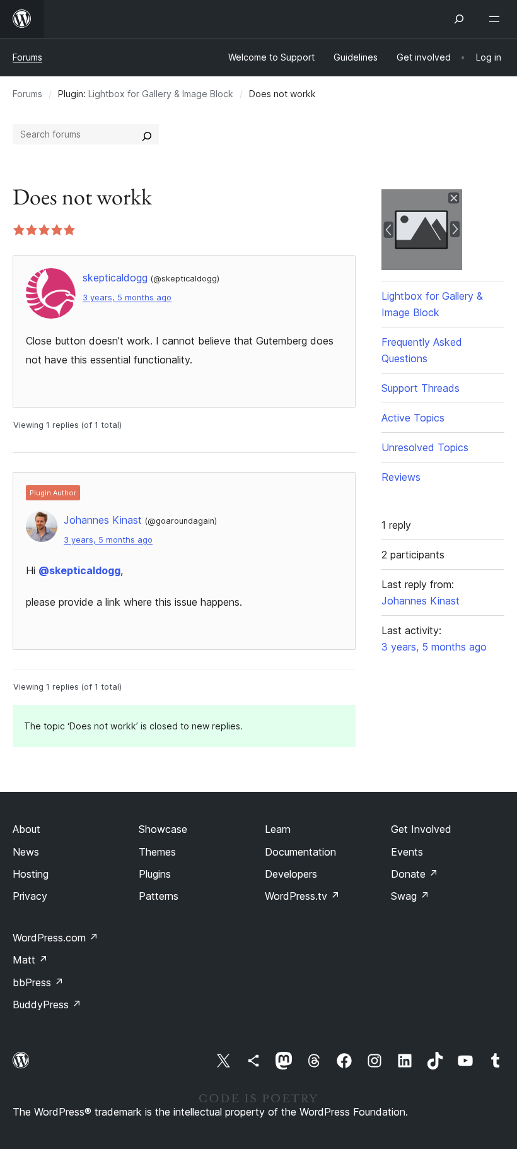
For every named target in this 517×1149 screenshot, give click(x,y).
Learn (278, 829)
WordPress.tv (302, 896)
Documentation (300, 852)
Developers (291, 874)
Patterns (158, 896)
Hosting (31, 874)
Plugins (155, 874)
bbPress (38, 982)
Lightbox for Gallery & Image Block (160, 93)
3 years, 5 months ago (127, 297)
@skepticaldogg (79, 570)
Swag (410, 896)
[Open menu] (497, 19)
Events (407, 852)
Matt (30, 959)
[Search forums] (147, 134)
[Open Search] (459, 19)
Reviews (401, 477)
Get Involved (421, 829)
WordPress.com (55, 937)
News (26, 852)
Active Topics (412, 417)
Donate (414, 874)
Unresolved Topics (424, 447)
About (26, 829)
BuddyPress (47, 1004)
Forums (27, 57)
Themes (157, 852)
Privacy (30, 896)
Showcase (163, 829)
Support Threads (420, 388)
